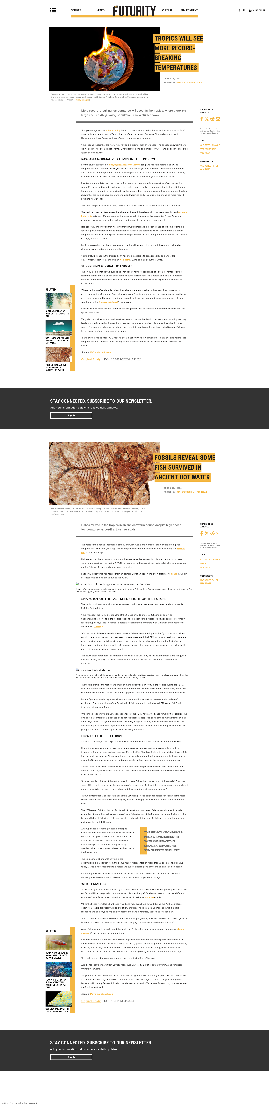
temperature (208, 149)
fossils (205, 568)
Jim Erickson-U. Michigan (192, 492)
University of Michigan (209, 582)
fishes (174, 573)
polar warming (112, 130)
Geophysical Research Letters (124, 164)
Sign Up (71, 415)
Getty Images (82, 100)
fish (203, 564)
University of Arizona (209, 167)
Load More (134, 1081)
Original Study (91, 359)
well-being (125, 259)
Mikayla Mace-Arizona (189, 82)
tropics (205, 153)
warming (149, 897)
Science (76, 10)
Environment (189, 10)
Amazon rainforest (108, 302)
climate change (210, 145)
